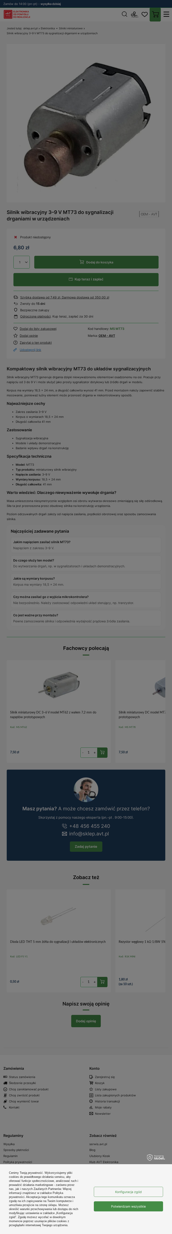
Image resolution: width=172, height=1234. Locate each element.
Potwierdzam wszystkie (128, 1206)
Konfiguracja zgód (128, 1192)
